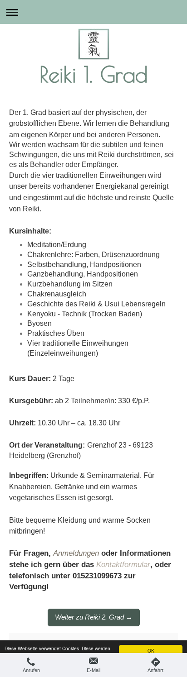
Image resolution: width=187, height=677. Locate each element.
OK (151, 650)
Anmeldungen (76, 553)
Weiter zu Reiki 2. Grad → (94, 617)
